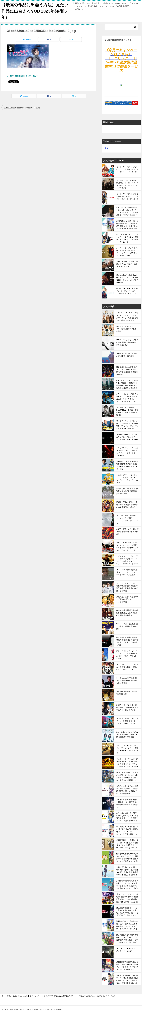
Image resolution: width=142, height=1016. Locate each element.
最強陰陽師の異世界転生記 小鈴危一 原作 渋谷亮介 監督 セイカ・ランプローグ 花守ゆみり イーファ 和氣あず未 (127, 965)
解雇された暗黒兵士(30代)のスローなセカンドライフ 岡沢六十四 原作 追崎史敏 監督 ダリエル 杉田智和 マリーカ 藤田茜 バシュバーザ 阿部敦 (127, 857)
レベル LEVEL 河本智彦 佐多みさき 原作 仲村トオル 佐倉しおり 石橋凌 (127, 680)
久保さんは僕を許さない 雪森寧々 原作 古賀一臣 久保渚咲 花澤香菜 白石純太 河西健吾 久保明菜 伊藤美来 (127, 790)
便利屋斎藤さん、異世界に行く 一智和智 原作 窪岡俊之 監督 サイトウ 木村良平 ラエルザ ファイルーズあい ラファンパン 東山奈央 (127, 844)
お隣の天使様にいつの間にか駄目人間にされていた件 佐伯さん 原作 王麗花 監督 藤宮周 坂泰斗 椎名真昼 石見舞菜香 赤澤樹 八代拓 (127, 871)
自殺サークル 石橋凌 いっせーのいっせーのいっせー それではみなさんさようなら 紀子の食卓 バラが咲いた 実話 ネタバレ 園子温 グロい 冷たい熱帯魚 (127, 211)
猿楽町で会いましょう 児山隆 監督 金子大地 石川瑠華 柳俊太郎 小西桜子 (127, 491)
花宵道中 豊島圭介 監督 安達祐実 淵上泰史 (127, 692)
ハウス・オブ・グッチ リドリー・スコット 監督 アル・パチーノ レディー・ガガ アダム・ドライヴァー (127, 252)
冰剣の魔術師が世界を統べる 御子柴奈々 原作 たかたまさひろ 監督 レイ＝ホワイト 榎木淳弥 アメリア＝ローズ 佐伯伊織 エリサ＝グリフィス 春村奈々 (127, 224)
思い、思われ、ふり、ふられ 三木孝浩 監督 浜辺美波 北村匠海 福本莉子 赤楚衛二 (127, 734)
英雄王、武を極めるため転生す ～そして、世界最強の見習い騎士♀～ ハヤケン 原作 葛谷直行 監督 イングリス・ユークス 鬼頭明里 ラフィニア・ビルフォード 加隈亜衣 (127, 979)
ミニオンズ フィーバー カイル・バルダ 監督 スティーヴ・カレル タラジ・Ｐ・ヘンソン (127, 479)
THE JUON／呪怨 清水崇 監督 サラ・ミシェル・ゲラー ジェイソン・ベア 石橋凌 (126, 572)
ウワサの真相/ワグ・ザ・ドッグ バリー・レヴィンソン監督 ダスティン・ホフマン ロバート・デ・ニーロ (127, 238)
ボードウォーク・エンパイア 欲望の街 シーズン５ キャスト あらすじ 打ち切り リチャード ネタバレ (127, 184)
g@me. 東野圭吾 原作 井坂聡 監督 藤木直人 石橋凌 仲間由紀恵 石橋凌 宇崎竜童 (127, 612)
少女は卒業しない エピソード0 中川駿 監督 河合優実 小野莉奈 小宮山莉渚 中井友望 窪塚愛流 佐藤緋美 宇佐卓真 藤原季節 (127, 384)
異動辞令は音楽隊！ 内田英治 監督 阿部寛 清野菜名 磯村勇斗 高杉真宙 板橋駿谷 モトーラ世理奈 (127, 465)
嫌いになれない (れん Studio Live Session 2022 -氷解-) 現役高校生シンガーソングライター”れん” (127, 279)
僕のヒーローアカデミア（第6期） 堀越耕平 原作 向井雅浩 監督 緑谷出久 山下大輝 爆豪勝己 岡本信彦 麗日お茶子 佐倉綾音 (127, 898)
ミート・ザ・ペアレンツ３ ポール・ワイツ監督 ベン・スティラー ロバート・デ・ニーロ (127, 196)
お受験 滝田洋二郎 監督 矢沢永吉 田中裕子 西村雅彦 (127, 354)
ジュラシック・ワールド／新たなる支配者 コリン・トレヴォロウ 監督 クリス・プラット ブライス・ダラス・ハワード (127, 763)
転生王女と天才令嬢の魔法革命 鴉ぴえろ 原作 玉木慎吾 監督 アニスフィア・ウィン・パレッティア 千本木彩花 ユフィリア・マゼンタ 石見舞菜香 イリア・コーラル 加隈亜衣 (127, 830)
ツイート (108, 148)
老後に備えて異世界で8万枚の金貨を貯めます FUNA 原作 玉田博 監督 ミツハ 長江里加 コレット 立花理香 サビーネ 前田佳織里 (127, 817)
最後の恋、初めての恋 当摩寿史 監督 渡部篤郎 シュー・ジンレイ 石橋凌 (127, 599)
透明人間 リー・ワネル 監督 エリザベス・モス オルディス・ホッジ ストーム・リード (127, 437)
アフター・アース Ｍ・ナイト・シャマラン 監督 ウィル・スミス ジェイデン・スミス (127, 519)
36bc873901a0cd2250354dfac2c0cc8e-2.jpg (22, 108)
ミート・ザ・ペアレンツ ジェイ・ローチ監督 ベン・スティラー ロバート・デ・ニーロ (127, 169)
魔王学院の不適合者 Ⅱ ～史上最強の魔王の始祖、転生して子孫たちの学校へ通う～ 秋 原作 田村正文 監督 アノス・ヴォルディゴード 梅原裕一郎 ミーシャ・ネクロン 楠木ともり (127, 911)
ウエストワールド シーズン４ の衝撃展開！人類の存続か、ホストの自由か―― (127, 342)
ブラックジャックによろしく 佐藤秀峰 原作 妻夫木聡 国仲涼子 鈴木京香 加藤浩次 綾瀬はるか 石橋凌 (127, 587)
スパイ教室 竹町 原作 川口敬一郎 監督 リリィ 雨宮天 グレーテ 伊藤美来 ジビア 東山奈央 (127, 803)
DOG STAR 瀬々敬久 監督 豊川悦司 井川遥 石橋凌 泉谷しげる (127, 626)
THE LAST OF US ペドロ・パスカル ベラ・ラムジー (127, 949)
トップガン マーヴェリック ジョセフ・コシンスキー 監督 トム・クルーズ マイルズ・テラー (127, 749)
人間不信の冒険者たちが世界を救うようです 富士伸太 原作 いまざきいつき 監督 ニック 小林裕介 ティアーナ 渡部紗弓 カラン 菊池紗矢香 (127, 884)
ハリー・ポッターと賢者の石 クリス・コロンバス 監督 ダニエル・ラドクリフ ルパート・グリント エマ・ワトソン (127, 397)
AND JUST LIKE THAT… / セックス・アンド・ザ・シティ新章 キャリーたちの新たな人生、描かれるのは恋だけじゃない (127, 316)
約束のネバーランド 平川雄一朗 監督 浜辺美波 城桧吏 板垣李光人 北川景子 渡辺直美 (127, 707)
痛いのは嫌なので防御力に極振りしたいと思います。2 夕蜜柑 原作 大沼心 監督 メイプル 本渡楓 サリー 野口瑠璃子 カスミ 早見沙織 (127, 938)
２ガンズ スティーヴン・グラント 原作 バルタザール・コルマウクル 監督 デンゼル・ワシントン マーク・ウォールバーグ (127, 560)
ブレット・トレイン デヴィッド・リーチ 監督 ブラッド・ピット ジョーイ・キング (127, 721)
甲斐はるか (108, 122)
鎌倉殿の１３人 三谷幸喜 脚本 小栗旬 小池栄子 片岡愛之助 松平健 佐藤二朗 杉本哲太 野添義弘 (127, 370)
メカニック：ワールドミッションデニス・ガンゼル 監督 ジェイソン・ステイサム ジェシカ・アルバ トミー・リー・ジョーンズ (127, 546)
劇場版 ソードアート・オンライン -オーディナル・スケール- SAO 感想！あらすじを (127, 291)
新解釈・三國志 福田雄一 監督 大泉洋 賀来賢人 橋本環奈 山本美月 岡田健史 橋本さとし (127, 506)
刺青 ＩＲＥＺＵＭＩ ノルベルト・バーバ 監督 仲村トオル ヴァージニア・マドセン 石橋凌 (126, 654)
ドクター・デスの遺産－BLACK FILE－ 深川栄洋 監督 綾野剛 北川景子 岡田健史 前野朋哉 (127, 411)
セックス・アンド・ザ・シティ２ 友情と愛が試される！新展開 (127, 328)
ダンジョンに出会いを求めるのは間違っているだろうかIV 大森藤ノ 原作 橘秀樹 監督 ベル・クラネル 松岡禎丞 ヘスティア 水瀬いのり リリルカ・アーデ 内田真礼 (127, 776)
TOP (39, 996)
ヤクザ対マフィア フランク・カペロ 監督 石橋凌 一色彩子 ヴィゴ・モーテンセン (127, 666)
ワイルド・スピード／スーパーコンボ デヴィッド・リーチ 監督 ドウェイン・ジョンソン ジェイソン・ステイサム (127, 425)
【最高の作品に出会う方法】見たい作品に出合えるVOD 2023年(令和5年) (35, 11)
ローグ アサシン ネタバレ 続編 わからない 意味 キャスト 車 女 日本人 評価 (127, 264)
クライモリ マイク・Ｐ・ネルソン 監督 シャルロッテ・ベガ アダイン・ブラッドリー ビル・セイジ (127, 452)
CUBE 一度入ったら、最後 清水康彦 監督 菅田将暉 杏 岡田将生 (127, 531)
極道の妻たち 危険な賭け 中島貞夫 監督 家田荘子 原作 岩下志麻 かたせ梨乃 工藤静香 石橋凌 (127, 641)
